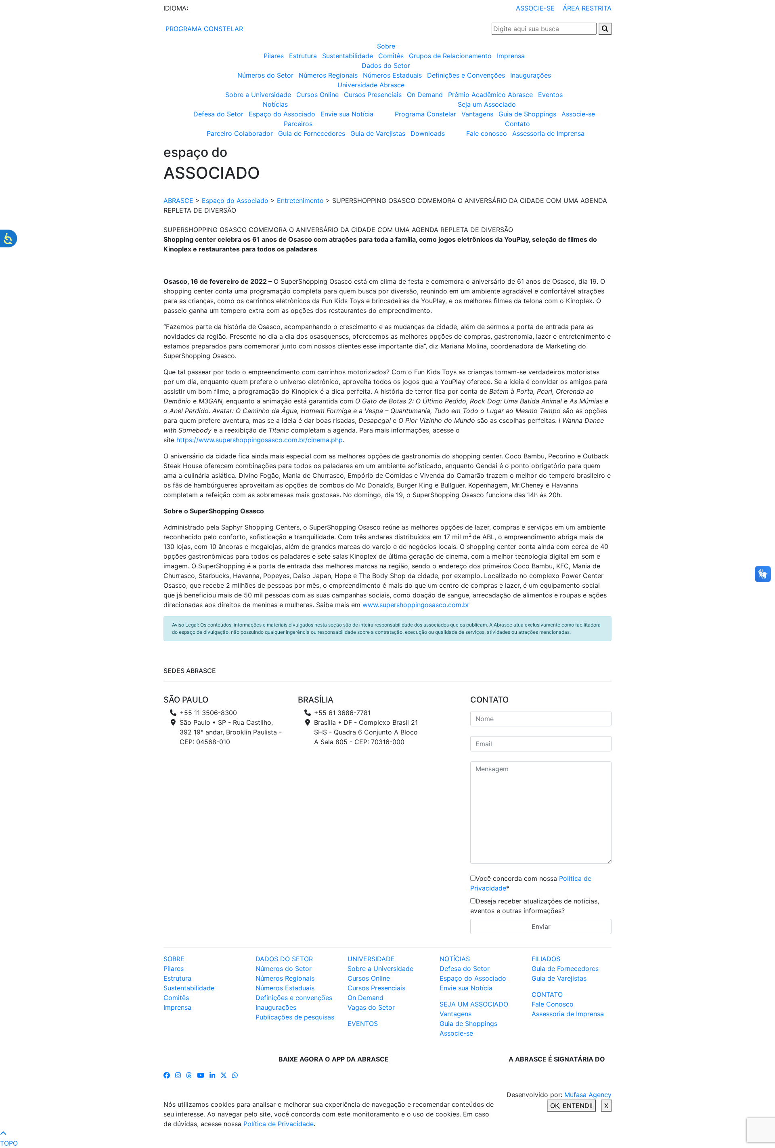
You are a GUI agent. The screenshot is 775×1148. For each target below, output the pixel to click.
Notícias (275, 104)
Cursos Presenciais (373, 95)
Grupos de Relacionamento (450, 56)
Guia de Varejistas (377, 133)
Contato (517, 124)
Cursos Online (317, 95)
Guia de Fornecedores (311, 133)
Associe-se (578, 114)
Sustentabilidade (347, 56)
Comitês (391, 56)
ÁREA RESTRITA (587, 8)
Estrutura (303, 56)
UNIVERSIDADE (371, 959)
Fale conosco (486, 133)
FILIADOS (546, 959)
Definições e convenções (294, 998)
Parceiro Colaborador (240, 133)
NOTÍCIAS (455, 959)
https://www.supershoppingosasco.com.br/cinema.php (259, 440)
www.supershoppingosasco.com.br (415, 605)
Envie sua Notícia (346, 114)
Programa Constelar (425, 114)
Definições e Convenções (466, 75)
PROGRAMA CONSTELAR (203, 29)
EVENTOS (363, 1023)
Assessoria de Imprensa (548, 133)
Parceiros (298, 124)
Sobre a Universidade (258, 95)
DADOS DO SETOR (284, 959)
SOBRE (173, 959)
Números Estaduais (392, 75)
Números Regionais (328, 75)
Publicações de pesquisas (295, 1017)
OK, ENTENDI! (571, 1106)
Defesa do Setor (218, 114)
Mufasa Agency (588, 1095)
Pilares (274, 56)
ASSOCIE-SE (535, 8)
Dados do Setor (386, 65)
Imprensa (511, 56)
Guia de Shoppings (527, 114)
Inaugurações (530, 75)
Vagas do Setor (371, 1007)
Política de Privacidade (278, 1124)
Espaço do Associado (282, 114)
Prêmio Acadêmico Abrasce (490, 95)
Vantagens (477, 114)
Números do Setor (265, 75)
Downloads (428, 133)
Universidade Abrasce (370, 85)
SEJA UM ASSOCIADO (474, 1004)
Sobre (386, 46)
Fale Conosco (553, 1004)
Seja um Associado (487, 104)
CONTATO (547, 994)
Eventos (550, 95)
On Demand (425, 95)
